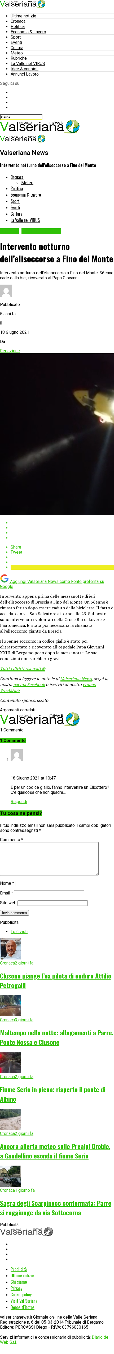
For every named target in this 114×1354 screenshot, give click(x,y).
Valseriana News (76, 678)
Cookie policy (21, 1294)
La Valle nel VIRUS (28, 63)
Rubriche (19, 58)
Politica (18, 26)
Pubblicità (19, 1269)
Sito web (8, 902)
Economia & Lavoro (28, 31)
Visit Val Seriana (24, 1301)
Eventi (16, 42)
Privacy (16, 1288)
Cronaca (18, 21)
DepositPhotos (22, 1307)
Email (6, 893)
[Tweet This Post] (62, 527)
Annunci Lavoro (25, 74)
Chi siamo (19, 1282)
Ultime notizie (23, 15)
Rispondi (19, 801)
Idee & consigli (24, 68)
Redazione (10, 350)
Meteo (17, 52)
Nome (7, 883)
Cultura (17, 47)
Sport (16, 37)
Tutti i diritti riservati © (22, 668)
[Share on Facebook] (62, 522)
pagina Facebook (29, 684)
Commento (11, 839)
